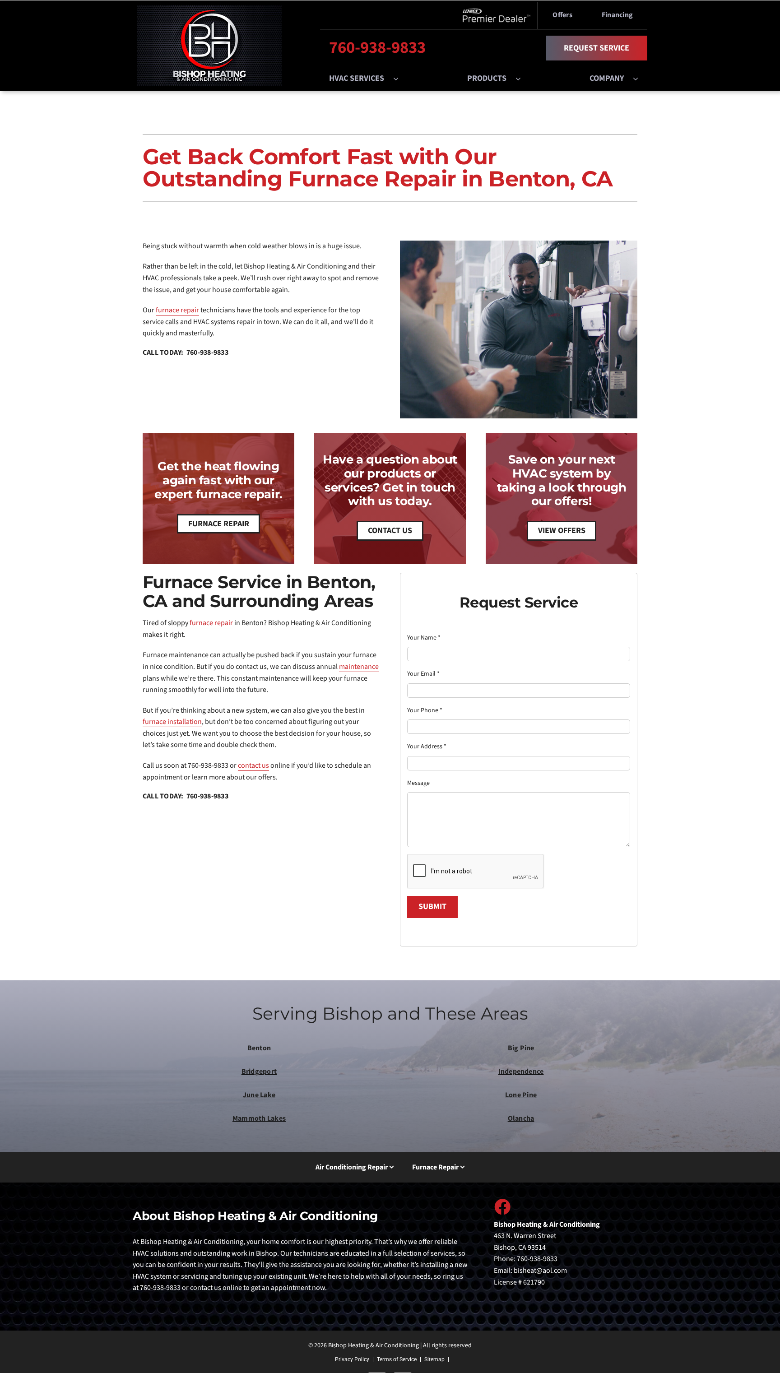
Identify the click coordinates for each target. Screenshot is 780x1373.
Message (418, 783)
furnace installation (172, 722)
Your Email (423, 673)
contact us (253, 765)
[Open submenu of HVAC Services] (400, 78)
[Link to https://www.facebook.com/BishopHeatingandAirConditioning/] (502, 1206)
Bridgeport (259, 1071)
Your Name (424, 637)
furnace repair (177, 310)
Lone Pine (521, 1095)
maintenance (359, 667)
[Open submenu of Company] (640, 78)
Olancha (521, 1118)
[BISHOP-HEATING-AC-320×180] (209, 9)
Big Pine (521, 1048)
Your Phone (424, 710)
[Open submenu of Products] (522, 78)
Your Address (426, 746)
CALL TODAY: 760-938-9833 (185, 352)
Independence (521, 1071)
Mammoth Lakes (259, 1118)
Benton (259, 1048)
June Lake (259, 1095)
